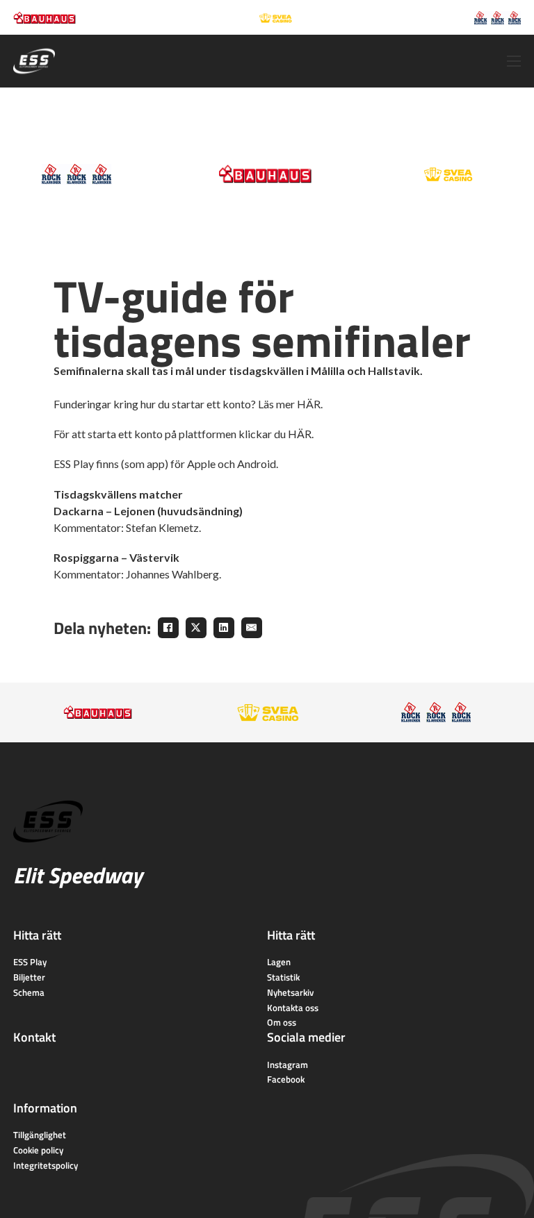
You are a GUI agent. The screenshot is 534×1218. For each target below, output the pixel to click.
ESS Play (30, 962)
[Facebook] (168, 627)
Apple (201, 463)
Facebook (286, 1079)
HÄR (309, 403)
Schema (28, 992)
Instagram (287, 1064)
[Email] (251, 627)
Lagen (279, 962)
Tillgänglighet (39, 1135)
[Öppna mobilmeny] (514, 61)
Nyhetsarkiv (290, 992)
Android (256, 463)
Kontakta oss (292, 1008)
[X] (196, 627)
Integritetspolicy (45, 1165)
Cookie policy (38, 1150)
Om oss (281, 1022)
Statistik (283, 977)
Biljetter (29, 977)
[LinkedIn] (223, 627)
